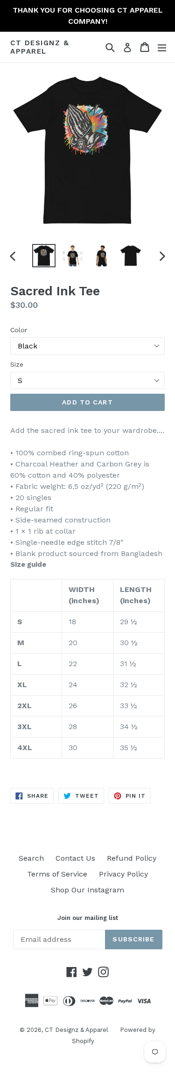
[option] (43, 256)
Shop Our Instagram (87, 889)
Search (31, 858)
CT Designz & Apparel (39, 47)
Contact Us (75, 858)
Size (16, 364)
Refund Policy (131, 858)
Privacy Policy (123, 874)
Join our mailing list (87, 917)
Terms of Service (57, 874)
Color (18, 330)
